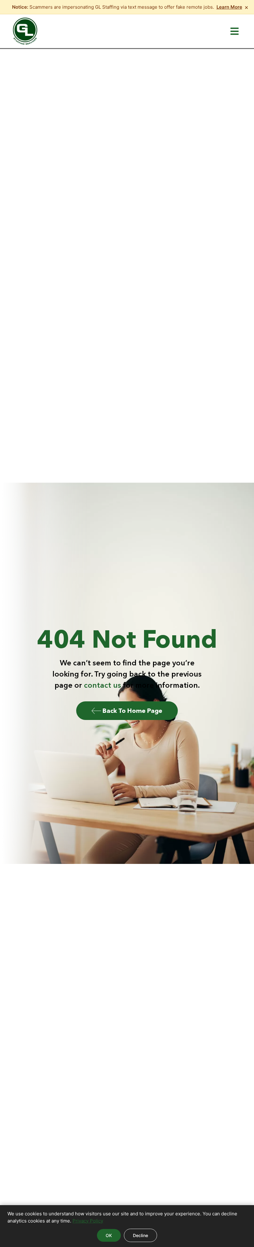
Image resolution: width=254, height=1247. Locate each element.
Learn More (229, 7)
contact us (102, 685)
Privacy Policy (87, 1221)
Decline (140, 1235)
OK (109, 1235)
